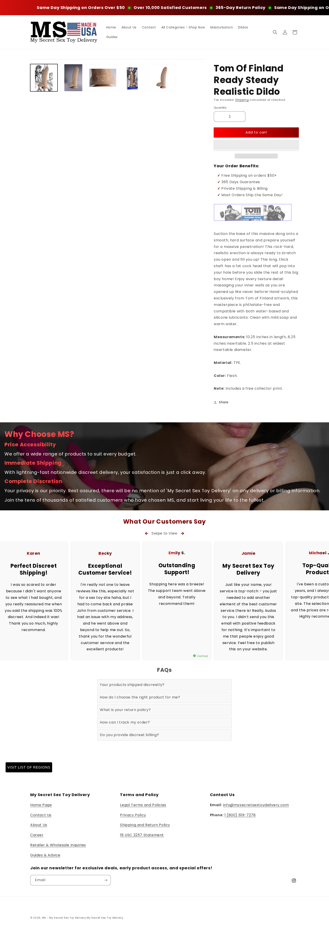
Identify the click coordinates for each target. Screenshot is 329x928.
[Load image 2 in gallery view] (73, 77)
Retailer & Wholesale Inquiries (58, 845)
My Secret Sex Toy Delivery (105, 917)
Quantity (220, 107)
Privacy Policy (133, 815)
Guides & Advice (45, 855)
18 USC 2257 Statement (142, 835)
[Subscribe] (106, 880)
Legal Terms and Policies (143, 805)
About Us (38, 824)
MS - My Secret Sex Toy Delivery (64, 917)
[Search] (275, 32)
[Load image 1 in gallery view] (44, 77)
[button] (256, 145)
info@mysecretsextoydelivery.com (256, 805)
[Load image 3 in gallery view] (102, 77)
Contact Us (40, 815)
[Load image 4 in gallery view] (132, 77)
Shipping (242, 100)
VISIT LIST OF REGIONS (28, 767)
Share (224, 402)
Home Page (41, 805)
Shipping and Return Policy (145, 824)
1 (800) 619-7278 (240, 815)
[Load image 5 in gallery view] (161, 77)
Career (37, 835)
